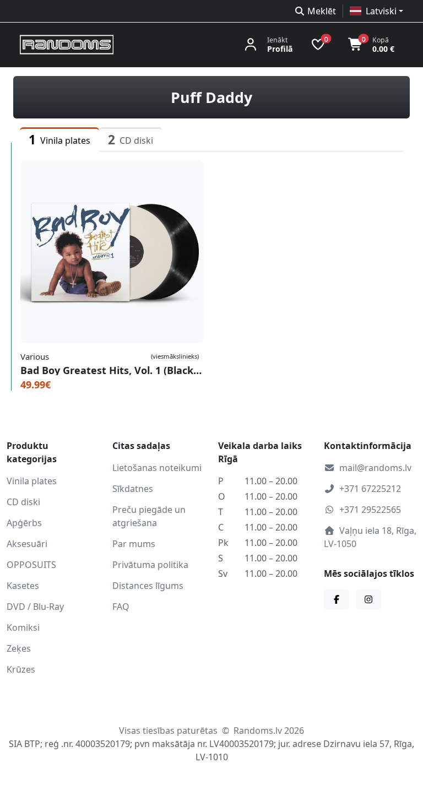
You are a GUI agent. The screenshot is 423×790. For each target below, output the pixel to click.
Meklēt (321, 11)
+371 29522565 (370, 510)
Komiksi (23, 627)
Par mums (133, 544)
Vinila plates (32, 481)
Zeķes (19, 648)
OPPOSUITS (31, 565)
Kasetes (23, 586)
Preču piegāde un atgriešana (149, 516)
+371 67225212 (370, 489)
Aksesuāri (27, 544)
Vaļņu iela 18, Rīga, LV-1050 (370, 537)
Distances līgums (147, 586)
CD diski (23, 502)
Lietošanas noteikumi (157, 468)
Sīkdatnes (132, 489)
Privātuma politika (150, 565)
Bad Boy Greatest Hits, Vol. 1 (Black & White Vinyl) (111, 370)
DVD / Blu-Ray (35, 606)
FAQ (120, 606)
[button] (376, 11)
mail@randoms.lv (375, 468)
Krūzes (21, 669)
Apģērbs (24, 523)
